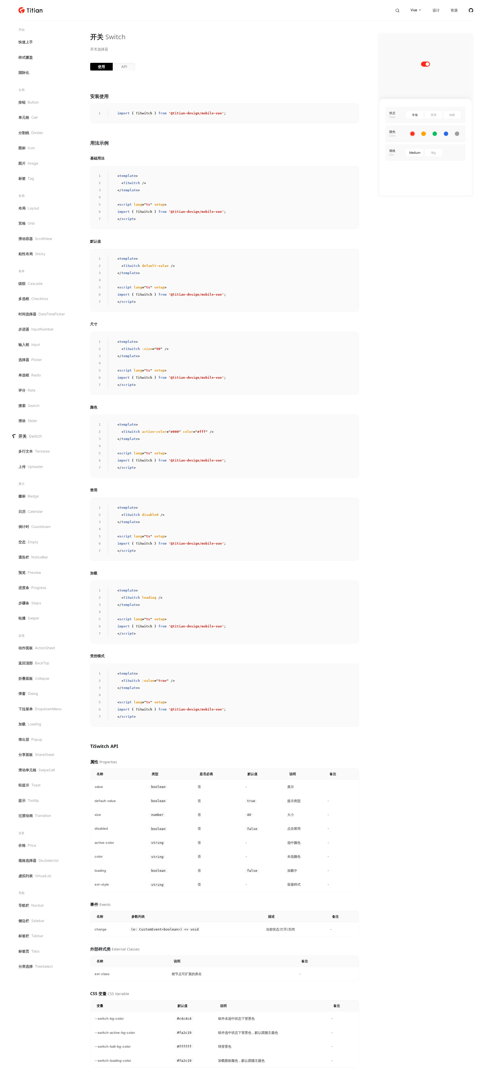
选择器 (30, 359)
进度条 (32, 587)
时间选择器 (41, 314)
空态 (28, 542)
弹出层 (30, 739)
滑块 (27, 420)
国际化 (23, 72)
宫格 (26, 223)
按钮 (28, 102)
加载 (29, 724)
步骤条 (29, 603)
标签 (26, 178)
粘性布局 (31, 254)
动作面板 (36, 648)
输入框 (29, 344)
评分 (26, 390)
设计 (436, 10)
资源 (454, 10)
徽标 (28, 496)
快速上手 (25, 42)
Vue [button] (414, 10)
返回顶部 (33, 663)
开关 (30, 436)
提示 (28, 800)
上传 (30, 466)
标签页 (28, 951)
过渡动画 (34, 815)
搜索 (28, 405)
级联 (30, 283)
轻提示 (29, 785)
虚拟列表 (34, 876)
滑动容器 (35, 238)
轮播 (28, 618)
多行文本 (34, 451)
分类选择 (35, 966)
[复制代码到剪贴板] (353, 109)
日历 (30, 511)
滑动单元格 (36, 770)
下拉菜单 (39, 709)
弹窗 (28, 693)
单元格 (27, 117)
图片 (28, 163)
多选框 (33, 298)
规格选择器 (38, 860)
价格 (27, 845)
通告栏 (33, 557)
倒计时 (34, 526)
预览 (29, 572)
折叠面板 (33, 678)
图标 (26, 148)
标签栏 (30, 936)
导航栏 (31, 905)
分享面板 (36, 754)
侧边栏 (31, 920)
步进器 (36, 329)
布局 (28, 208)
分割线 (30, 133)
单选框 (29, 375)
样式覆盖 (25, 57)
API (124, 66)
